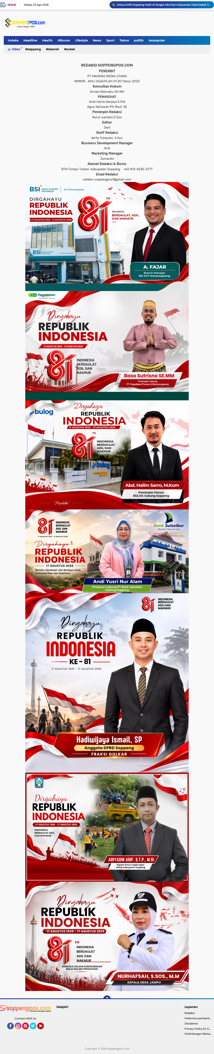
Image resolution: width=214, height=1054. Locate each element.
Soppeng (34, 49)
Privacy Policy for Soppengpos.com (199, 1028)
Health (47, 40)
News (97, 40)
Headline (30, 40)
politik (139, 40)
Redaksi (190, 1013)
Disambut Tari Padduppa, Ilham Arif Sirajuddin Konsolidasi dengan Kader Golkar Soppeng (163, 4)
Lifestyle (81, 40)
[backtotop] (107, 999)
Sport (110, 40)
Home (12, 5)
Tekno (124, 40)
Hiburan (64, 40)
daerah (53, 49)
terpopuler (157, 40)
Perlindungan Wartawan (199, 1033)
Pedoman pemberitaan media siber (199, 1018)
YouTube (43, 1031)
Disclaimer (191, 1023)
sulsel (70, 49)
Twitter (35, 1031)
